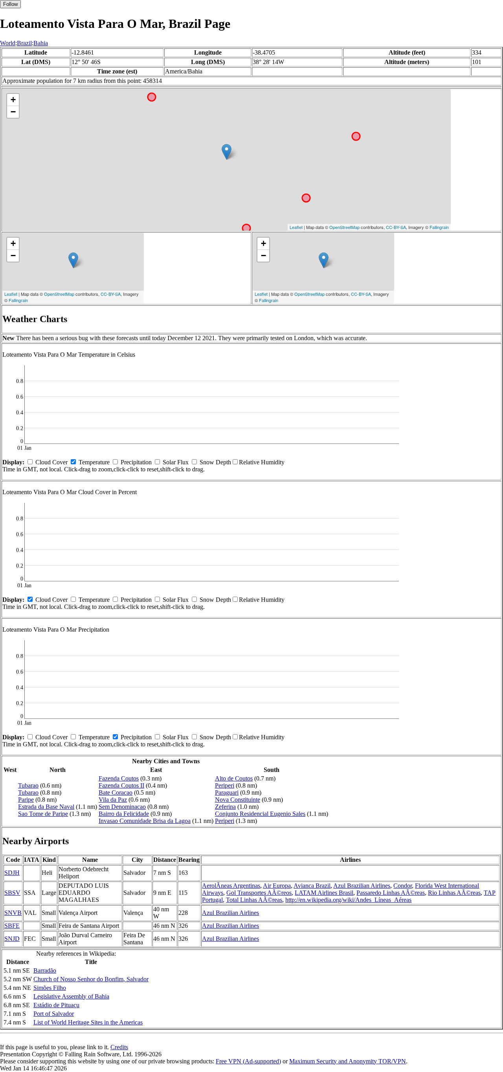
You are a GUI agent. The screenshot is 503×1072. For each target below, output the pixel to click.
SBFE (12, 925)
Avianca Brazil (312, 885)
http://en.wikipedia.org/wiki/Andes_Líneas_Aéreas (348, 899)
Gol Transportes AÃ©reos (259, 892)
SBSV (12, 892)
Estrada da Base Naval (46, 806)
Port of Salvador (53, 1013)
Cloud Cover (51, 462)
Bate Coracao (115, 792)
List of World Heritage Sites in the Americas (88, 1022)
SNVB (13, 912)
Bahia (40, 43)
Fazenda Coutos (119, 778)
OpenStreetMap (344, 227)
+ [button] (13, 99)
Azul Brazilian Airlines (361, 885)
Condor (402, 885)
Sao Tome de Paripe (43, 813)
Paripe (26, 799)
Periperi (224, 785)
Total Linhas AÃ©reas (254, 899)
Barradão (44, 970)
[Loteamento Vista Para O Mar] (226, 152)
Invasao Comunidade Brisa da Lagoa (145, 820)
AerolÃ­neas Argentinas (231, 885)
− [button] (13, 112)
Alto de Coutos (234, 778)
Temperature (94, 462)
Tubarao (28, 785)
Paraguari (227, 792)
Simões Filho (49, 987)
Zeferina (225, 806)
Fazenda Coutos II (121, 785)
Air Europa (277, 885)
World (7, 43)
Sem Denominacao (122, 806)
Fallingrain (439, 227)
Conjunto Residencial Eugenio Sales (260, 813)
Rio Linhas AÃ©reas (454, 892)
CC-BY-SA (396, 227)
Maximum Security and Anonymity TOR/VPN (347, 1061)
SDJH (12, 872)
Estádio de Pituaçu (56, 1005)
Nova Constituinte (237, 799)
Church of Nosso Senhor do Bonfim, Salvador (91, 979)
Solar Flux (176, 462)
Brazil (24, 43)
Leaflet (296, 227)
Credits (119, 1047)
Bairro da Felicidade (124, 813)
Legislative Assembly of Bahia (71, 996)
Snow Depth (215, 462)
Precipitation (136, 462)
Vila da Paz (113, 799)
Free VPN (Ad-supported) (248, 1061)
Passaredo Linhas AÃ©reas (390, 892)
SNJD (12, 938)
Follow (10, 4)
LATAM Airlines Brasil (324, 892)
